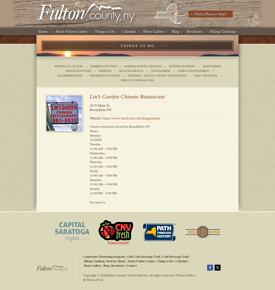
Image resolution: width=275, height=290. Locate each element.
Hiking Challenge (223, 31)
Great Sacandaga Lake (137, 80)
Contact (132, 265)
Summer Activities (104, 66)
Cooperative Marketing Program (104, 256)
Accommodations (70, 75)
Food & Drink (160, 71)
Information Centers (105, 75)
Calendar (129, 31)
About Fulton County (71, 31)
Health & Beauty (131, 71)
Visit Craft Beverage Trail (143, 256)
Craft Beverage (205, 75)
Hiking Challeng (94, 261)
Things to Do (105, 31)
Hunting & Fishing (182, 66)
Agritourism (212, 66)
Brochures (194, 31)
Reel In (111, 261)
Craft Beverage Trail (175, 256)
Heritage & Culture (68, 66)
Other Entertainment (193, 71)
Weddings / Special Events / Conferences (157, 75)
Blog (175, 31)
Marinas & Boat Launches (143, 66)
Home (43, 31)
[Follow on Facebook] (210, 268)
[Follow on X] (218, 268)
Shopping (105, 71)
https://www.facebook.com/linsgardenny (132, 118)
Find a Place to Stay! (210, 14)
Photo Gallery (153, 31)
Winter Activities (78, 71)
